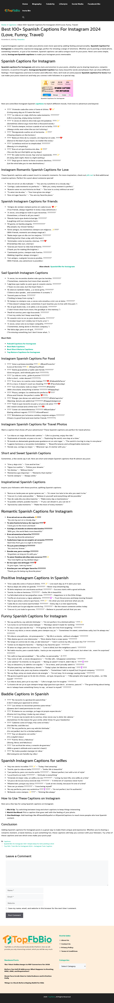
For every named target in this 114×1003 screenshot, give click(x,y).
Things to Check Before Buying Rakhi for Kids (24, 982)
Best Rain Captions (16, 346)
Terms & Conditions (69, 951)
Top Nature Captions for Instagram (23, 352)
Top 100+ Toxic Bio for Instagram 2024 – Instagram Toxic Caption (28, 846)
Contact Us (65, 944)
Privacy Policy (67, 947)
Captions (12, 24)
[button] (23, 17)
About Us (65, 940)
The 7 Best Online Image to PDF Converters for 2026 (27, 964)
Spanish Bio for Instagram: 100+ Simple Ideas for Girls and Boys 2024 (29, 844)
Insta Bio (26, 10)
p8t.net (90, 175)
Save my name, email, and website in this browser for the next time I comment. (42, 908)
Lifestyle (63, 3)
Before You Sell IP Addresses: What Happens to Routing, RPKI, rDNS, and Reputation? (29, 970)
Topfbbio (51, 996)
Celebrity (50, 3)
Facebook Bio (94, 3)
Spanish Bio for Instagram (62, 266)
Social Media (77, 3)
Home (25, 3)
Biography (37, 3)
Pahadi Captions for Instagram (21, 343)
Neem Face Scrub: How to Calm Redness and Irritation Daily (28, 977)
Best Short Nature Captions (20, 349)
